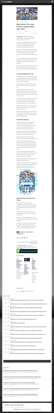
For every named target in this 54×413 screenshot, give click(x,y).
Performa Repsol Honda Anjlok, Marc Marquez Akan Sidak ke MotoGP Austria (26, 338)
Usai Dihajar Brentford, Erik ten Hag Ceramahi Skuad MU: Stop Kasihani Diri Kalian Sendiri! (28, 304)
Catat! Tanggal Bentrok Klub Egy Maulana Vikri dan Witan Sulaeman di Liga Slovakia (27, 349)
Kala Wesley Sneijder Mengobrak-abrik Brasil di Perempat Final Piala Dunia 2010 (26, 300)
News (17, 258)
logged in (24, 291)
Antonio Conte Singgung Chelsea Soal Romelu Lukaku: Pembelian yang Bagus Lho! (26, 269)
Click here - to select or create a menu (14, 405)
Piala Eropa (12, 329)
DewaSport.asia (19, 36)
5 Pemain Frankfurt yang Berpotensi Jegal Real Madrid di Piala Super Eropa (25, 342)
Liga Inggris (22, 232)
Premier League (23, 21)
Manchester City (29, 232)
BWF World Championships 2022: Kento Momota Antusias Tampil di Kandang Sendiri (27, 353)
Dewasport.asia (17, 409)
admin (28, 31)
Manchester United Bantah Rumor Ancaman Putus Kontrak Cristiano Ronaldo (19, 264)
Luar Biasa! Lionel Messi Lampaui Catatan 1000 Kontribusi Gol (23, 345)
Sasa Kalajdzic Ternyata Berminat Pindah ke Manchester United (23, 319)
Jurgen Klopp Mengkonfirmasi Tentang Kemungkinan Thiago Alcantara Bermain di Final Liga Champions (26, 247)
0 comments (35, 33)
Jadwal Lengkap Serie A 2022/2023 (17, 323)
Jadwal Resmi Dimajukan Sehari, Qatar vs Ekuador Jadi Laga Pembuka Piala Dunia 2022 (28, 326)
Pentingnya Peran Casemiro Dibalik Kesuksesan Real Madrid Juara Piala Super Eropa (27, 334)
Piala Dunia (12, 298)
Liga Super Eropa (13, 340)
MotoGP (11, 336)
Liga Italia (12, 321)
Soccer (11, 302)
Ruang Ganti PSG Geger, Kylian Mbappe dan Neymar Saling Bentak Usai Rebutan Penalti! (28, 311)
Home (17, 21)
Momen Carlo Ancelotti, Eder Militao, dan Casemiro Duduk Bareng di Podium (26, 330)
